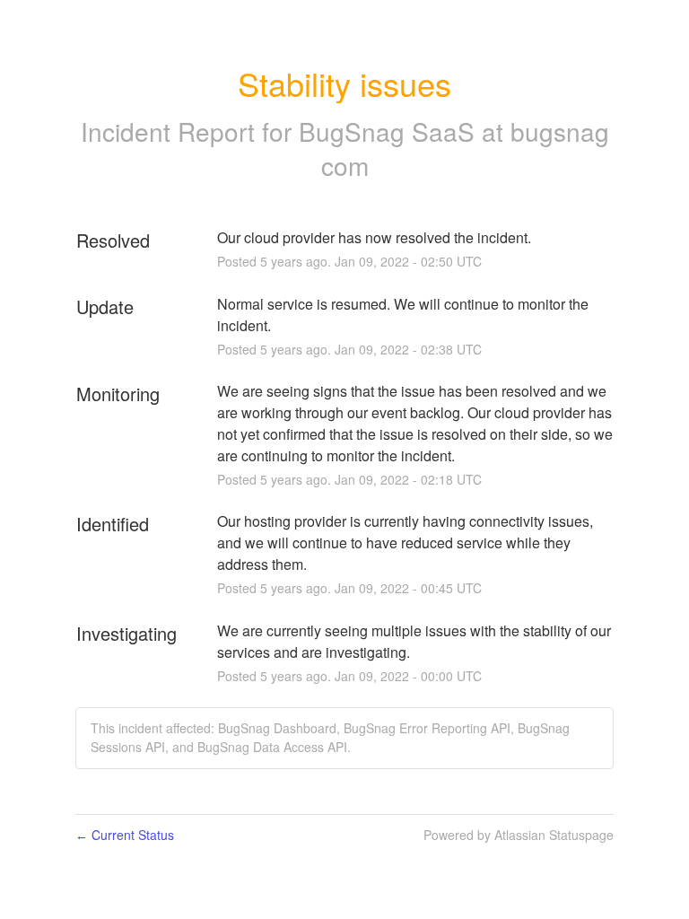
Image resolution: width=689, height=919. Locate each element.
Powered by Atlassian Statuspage (518, 835)
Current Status (124, 835)
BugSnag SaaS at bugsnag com (454, 148)
